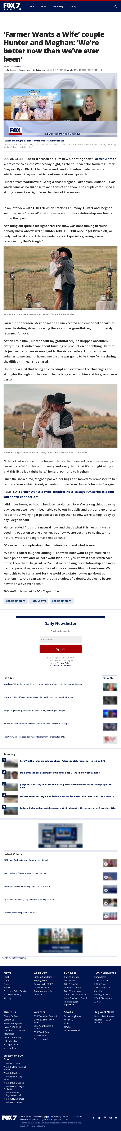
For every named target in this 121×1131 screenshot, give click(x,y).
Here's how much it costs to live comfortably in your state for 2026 (34, 736)
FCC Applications (11, 1044)
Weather (39, 1012)
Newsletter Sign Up (13, 1023)
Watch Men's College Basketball (14, 1087)
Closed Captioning (12, 1037)
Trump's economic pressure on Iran (20, 912)
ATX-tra (98, 1001)
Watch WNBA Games (14, 1098)
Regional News (104, 1012)
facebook (93, 1117)
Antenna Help (10, 1048)
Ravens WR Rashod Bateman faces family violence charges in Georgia (36, 723)
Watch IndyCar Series (14, 1082)
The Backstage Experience (71, 1003)
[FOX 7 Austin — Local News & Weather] (13, 6)
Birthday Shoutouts (43, 976)
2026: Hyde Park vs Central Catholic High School (26, 860)
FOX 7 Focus (100, 984)
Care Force (99, 991)
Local (6, 976)
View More (109, 678)
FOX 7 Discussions (103, 998)
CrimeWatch (100, 976)
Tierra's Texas (70, 980)
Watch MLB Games (13, 1073)
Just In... (9, 678)
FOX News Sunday (12, 994)
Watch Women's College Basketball (12, 1094)
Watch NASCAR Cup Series (13, 1078)
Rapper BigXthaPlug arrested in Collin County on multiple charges (34, 710)
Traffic (7, 980)
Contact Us (9, 1019)
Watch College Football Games (15, 1068)
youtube (110, 1117)
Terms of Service (62, 665)
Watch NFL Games (13, 1063)
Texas (6, 984)
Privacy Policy (64, 663)
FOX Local (70, 972)
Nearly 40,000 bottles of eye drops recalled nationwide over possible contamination (43, 684)
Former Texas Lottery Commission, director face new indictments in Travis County (67, 796)
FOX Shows (38, 601)
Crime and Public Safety (15, 991)
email (116, 1117)
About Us (10, 1012)
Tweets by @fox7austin (13, 958)
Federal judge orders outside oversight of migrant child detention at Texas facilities (68, 808)
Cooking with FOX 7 (43, 984)
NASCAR (68, 1026)
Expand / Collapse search (115, 6)
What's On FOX (11, 1016)
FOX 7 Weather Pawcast (45, 1016)
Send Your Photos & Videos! (43, 1027)
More (72, 6)
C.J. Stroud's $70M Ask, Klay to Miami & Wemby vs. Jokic (29, 899)
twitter (99, 1117)
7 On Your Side (101, 980)
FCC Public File (10, 1041)
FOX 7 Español (71, 984)
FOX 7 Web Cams (42, 1032)
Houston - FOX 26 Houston (102, 1021)
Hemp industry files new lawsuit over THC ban (25, 873)
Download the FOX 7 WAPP (44, 1021)
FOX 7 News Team (13, 1026)
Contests (38, 994)
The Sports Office (72, 987)
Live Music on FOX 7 (43, 987)
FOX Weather (40, 1035)
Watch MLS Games (13, 1102)
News (7, 972)
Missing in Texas (102, 994)
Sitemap (7, 998)
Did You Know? (41, 1039)
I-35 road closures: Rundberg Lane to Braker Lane (27, 886)
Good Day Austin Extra (75, 994)
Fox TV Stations (10, 70)
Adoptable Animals (43, 991)
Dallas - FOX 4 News (104, 1016)
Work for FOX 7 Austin (14, 1030)
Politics (7, 987)
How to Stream (71, 976)
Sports (68, 1012)
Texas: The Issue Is (103, 987)
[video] (110, 863)
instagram (105, 1117)
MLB (66, 1023)
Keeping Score (41, 980)
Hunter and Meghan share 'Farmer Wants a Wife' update (34, 140)
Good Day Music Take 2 (75, 998)
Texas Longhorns (72, 1016)
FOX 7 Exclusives (105, 972)
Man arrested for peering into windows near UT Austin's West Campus (60, 772)
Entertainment (24, 70)
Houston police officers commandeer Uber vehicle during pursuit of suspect (39, 697)
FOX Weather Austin (73, 991)
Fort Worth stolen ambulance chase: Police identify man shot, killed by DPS (62, 761)
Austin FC (68, 1019)
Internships (9, 1033)
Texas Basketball (72, 1030)
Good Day (40, 972)
